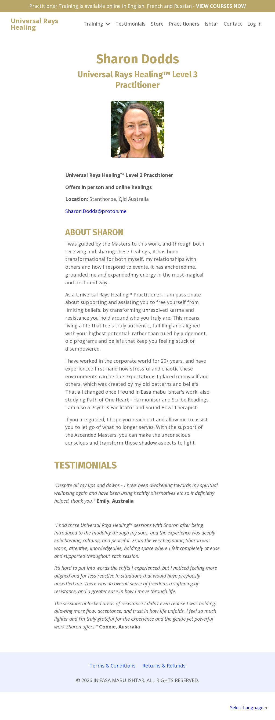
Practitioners (184, 23)
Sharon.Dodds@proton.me (95, 211)
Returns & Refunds (164, 665)
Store (157, 23)
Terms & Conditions (112, 665)
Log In (254, 23)
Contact (233, 23)
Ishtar (211, 23)
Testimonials (130, 23)
